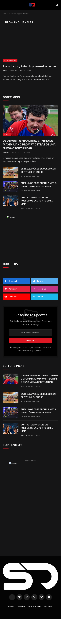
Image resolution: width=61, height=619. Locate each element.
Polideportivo (10, 61)
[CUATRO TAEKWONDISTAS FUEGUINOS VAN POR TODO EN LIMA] (10, 201)
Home (11, 606)
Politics (21, 606)
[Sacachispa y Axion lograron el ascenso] (30, 46)
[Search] (56, 5)
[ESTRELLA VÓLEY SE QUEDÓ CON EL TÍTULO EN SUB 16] (10, 172)
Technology (34, 606)
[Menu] (5, 5)
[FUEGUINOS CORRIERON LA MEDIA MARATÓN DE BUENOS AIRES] (10, 186)
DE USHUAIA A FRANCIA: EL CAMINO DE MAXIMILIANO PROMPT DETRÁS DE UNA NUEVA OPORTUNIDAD (29, 144)
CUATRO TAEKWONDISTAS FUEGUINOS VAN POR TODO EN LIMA (37, 200)
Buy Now (48, 606)
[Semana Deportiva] (32, 5)
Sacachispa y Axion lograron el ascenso (29, 66)
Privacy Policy (27, 350)
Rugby (7, 135)
